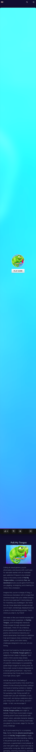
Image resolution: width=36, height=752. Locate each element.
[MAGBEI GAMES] (2, 2)
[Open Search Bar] (27, 2)
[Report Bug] (20, 531)
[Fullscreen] (31, 531)
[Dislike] (14, 531)
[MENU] (33, 2)
